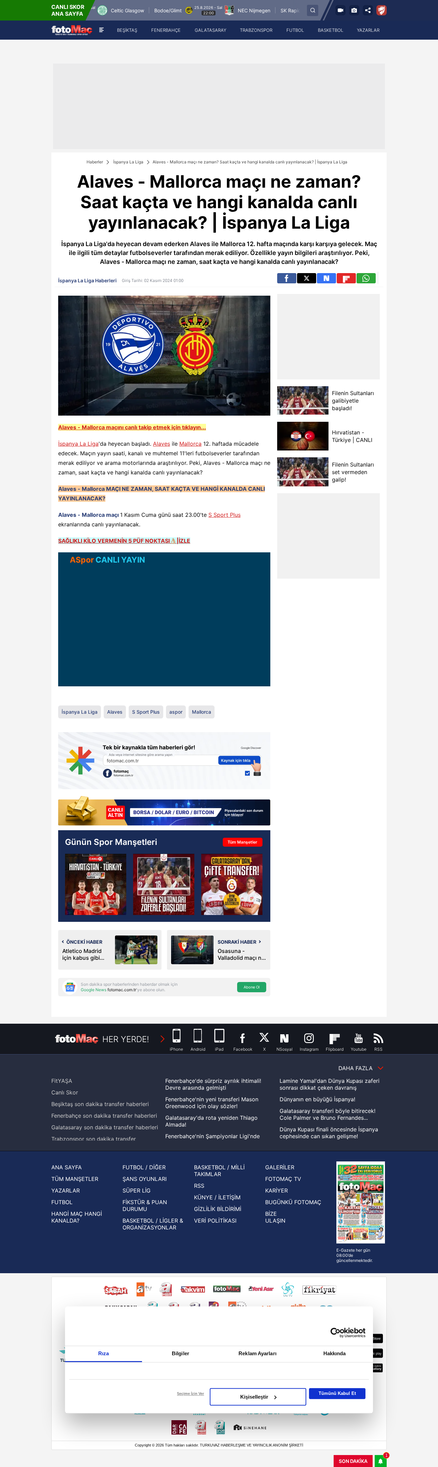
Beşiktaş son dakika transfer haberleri (100, 1104)
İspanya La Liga (128, 161)
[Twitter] (306, 278)
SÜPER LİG (137, 1190)
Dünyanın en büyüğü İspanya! (317, 1099)
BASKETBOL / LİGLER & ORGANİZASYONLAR (153, 1224)
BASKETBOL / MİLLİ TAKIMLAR (219, 1170)
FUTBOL (62, 1202)
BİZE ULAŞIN (275, 1217)
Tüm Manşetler (242, 842)
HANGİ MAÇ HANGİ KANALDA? (76, 1217)
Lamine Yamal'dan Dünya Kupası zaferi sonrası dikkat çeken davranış (329, 1084)
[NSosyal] (326, 278)
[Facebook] (286, 278)
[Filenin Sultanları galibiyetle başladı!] (302, 400)
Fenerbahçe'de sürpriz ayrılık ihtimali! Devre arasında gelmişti (213, 1084)
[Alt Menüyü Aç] (101, 30)
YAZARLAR (65, 1190)
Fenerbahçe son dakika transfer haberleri (104, 1115)
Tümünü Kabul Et (337, 1393)
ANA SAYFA (66, 1167)
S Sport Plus (224, 514)
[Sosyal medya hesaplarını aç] (368, 10)
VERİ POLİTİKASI (215, 1220)
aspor (175, 712)
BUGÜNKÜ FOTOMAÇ (293, 1202)
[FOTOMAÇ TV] (340, 10)
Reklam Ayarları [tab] (257, 1353)
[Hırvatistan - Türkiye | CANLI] (302, 435)
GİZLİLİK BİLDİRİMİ (217, 1209)
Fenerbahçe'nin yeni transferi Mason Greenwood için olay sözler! (211, 1102)
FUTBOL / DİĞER (144, 1167)
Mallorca (190, 443)
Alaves (161, 443)
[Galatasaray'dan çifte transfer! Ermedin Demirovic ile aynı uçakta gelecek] (231, 884)
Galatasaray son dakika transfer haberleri (104, 1127)
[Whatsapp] (366, 278)
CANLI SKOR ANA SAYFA (68, 10)
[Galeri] (354, 10)
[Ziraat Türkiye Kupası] (381, 10)
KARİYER (276, 1190)
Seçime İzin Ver (190, 1393)
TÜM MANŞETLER (74, 1178)
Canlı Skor (64, 1092)
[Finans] (164, 811)
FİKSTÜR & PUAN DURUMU (145, 1205)
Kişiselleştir (254, 1397)
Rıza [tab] (103, 1353)
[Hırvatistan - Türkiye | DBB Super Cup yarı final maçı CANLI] (95, 884)
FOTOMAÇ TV (283, 1178)
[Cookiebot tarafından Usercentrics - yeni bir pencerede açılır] (335, 1333)
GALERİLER (279, 1167)
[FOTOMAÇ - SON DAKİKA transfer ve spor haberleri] (71, 30)
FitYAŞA (61, 1080)
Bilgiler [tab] (180, 1353)
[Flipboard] (346, 278)
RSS (199, 1185)
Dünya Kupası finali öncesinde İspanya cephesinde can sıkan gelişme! (329, 1133)
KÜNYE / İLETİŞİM (217, 1197)
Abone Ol (252, 987)
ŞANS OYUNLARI (145, 1178)
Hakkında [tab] (334, 1353)
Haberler (95, 161)
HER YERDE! (125, 1039)
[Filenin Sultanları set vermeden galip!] (302, 471)
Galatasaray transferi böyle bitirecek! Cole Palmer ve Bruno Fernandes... (327, 1114)
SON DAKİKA (353, 1461)
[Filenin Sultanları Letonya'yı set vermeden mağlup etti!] (163, 884)
